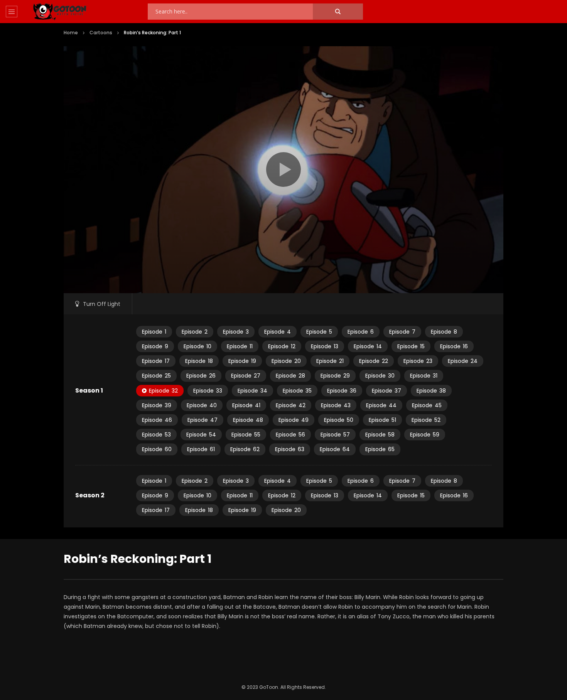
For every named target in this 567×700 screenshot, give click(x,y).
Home (71, 32)
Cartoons (100, 32)
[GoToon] (60, 11)
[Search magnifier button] (338, 11)
